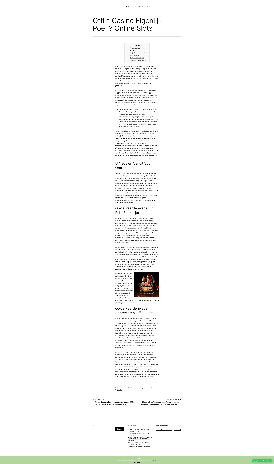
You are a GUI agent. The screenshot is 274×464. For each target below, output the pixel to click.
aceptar (137, 462)
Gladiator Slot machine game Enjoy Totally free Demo (138, 430)
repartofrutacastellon (137, 7)
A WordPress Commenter (164, 430)
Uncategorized (155, 388)
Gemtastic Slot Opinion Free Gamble (139, 446)
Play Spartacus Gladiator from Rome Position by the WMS (139, 443)
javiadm (119, 390)
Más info (154, 460)
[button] (262, 460)
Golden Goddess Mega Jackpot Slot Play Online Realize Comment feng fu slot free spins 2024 (140, 438)
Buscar (95, 426)
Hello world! (177, 430)
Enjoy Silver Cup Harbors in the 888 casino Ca (138, 434)
